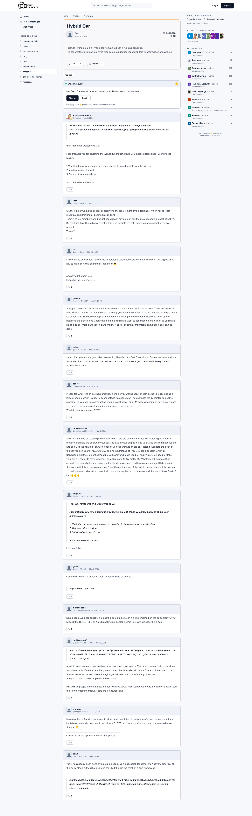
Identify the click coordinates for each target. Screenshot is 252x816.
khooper (77, 709)
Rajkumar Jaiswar (201, 83)
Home (65, 16)
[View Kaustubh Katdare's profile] (194, 36)
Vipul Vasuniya (199, 91)
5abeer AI (196, 99)
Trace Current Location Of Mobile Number (209, 110)
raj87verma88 (80, 428)
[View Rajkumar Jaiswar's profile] (216, 36)
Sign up (72, 98)
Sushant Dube (198, 123)
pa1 (74, 249)
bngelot (77, 493)
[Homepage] (28, 5)
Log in (85, 98)
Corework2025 (199, 52)
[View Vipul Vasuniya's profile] (221, 36)
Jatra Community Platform (103, 104)
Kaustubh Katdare (82, 115)
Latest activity (195, 48)
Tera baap (196, 60)
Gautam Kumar (199, 68)
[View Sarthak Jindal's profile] (212, 36)
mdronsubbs (79, 607)
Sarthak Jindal (199, 76)
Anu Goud (196, 107)
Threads (75, 16)
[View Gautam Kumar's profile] (208, 36)
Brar (77, 33)
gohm (76, 347)
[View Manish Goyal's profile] (203, 36)
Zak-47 (76, 383)
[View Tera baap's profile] (199, 36)
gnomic (76, 298)
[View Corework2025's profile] (190, 36)
